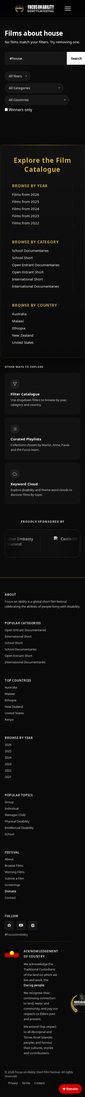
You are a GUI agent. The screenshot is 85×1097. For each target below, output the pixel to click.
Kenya (9, 719)
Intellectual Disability (19, 828)
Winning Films (15, 872)
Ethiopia (18, 328)
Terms (26, 1083)
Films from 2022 (25, 223)
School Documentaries (30, 250)
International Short (27, 279)
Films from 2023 (25, 215)
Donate (10, 891)
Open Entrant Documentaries (36, 264)
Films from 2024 (25, 208)
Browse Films (14, 865)
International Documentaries (35, 286)
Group (9, 802)
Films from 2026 (25, 194)
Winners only (20, 109)
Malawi (18, 321)
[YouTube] (21, 925)
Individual (12, 808)
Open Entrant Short (27, 272)
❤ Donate (70, 1089)
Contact (10, 897)
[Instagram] (32, 925)
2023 (8, 764)
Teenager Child (15, 815)
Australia (19, 313)
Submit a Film (14, 878)
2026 (8, 745)
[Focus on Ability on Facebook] (9, 925)
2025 (8, 751)
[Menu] (68, 8)
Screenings (12, 885)
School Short (22, 257)
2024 (8, 757)
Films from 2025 (25, 201)
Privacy (13, 1083)
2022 (8, 770)
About (9, 859)
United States (23, 342)
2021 (8, 777)
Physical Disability (17, 821)
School (9, 834)
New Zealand (22, 335)
